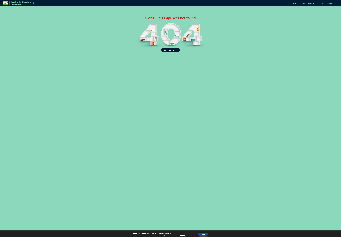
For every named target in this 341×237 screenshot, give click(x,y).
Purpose (302, 3)
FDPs (321, 3)
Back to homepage (169, 50)
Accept (203, 234)
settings (182, 235)
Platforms (311, 3)
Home (294, 3)
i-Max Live (331, 3)
